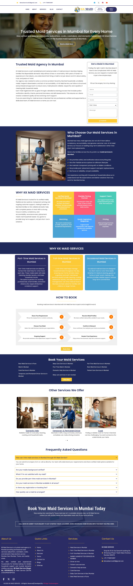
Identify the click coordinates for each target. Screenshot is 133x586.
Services (43, 9)
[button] (17, 417)
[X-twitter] (8, 579)
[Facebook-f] (3, 579)
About (34, 9)
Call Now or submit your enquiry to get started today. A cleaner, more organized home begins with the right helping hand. (66, 524)
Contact (59, 9)
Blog (51, 9)
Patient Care (110, 430)
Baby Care (76, 430)
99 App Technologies (50, 583)
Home (27, 9)
